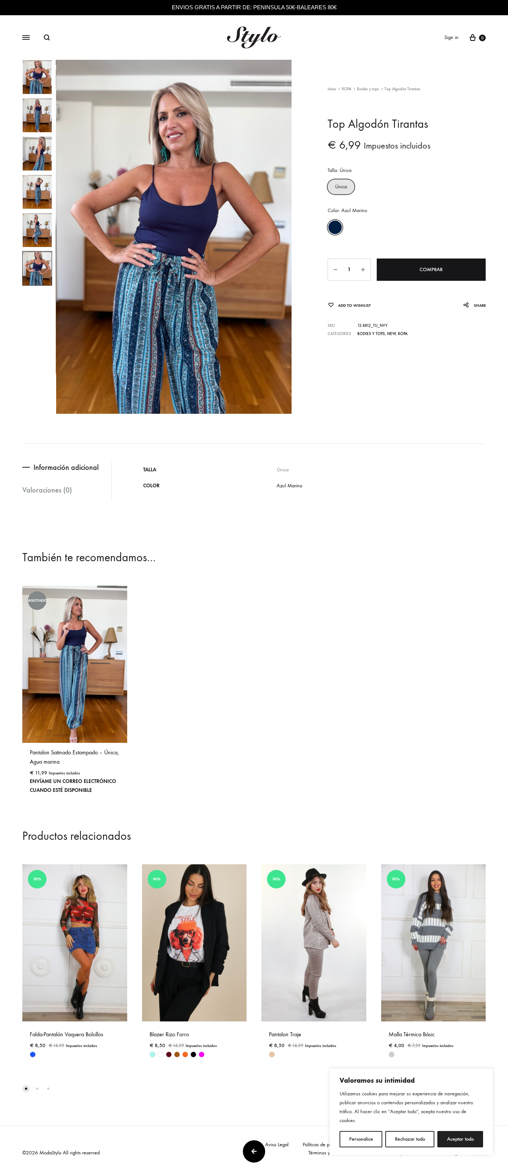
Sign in (451, 37)
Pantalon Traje (285, 1034)
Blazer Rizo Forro (169, 1034)
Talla (339, 170)
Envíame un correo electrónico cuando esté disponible (73, 785)
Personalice (361, 1139)
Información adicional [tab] (66, 467)
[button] (341, 186)
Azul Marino (289, 485)
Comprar (431, 269)
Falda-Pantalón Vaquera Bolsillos (66, 1034)
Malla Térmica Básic (412, 1034)
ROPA (346, 89)
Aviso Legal (277, 1144)
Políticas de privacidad (325, 1144)
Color (347, 210)
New (391, 333)
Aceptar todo (460, 1139)
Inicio (332, 89)
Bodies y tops (368, 89)
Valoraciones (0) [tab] (47, 489)
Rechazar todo (410, 1139)
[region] (411, 1111)
